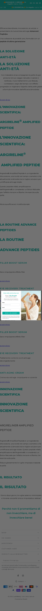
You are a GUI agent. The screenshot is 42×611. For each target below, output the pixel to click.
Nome (3, 302)
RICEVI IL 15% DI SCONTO (11, 313)
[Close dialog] (40, 292)
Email (3, 307)
